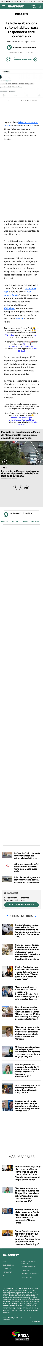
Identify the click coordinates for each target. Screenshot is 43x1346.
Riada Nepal (16, 2)
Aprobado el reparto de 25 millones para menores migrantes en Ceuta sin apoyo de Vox (27, 1089)
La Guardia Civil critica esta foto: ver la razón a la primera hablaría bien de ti (27, 855)
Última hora (34, 6)
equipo (5, 1261)
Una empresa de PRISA (21, 1333)
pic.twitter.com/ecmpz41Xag (21, 420)
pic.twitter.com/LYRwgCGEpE (22, 346)
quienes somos (8, 1265)
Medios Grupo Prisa (21, 1339)
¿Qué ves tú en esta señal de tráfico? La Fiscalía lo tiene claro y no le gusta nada (26, 868)
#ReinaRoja (9, 335)
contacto (7, 1269)
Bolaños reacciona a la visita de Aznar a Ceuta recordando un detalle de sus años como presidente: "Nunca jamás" (27, 1106)
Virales (21, 14)
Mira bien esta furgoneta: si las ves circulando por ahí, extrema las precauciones (27, 879)
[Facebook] (15, 488)
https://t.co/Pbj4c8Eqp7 (21, 418)
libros (25, 522)
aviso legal (26, 1270)
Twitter (14, 522)
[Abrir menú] (3, 6)
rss (4, 1275)
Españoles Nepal (29, 2)
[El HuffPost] (16, 6)
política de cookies (29, 1267)
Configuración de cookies (29, 1262)
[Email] (26, 488)
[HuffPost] (11, 1254)
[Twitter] (21, 488)
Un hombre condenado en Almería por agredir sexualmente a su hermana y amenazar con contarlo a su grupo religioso (27, 1052)
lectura (35, 522)
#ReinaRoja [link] (9, 308)
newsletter (7, 1272)
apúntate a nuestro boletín (21, 905)
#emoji (35, 335)
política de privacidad (30, 1274)
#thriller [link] (19, 318)
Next (38, 461)
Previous (4, 461)
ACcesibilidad (27, 1277)
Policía (4, 522)
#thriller (26, 344)
